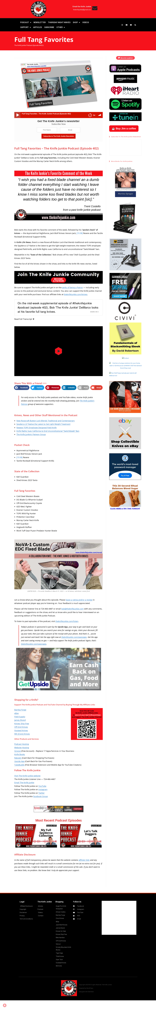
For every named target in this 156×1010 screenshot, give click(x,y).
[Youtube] (126, 24)
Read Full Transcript (23, 319)
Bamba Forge (20, 709)
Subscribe (49, 27)
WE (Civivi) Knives (22, 734)
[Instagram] (122, 24)
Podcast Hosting (21, 744)
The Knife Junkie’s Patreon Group (31, 434)
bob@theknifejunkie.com (72, 608)
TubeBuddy (19, 765)
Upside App (19, 761)
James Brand (20, 720)
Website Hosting (21, 747)
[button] (58, 351)
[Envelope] (131, 24)
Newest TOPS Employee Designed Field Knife (36, 427)
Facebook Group (40, 796)
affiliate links (84, 860)
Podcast (24, 22)
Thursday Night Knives (59, 22)
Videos (85, 22)
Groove (17, 751)
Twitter (41, 793)
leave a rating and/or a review (79, 600)
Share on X (94, 312)
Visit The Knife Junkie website (27, 775)
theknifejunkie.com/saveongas (74, 637)
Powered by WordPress (86, 988)
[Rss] (135, 24)
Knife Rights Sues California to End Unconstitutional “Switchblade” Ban (47, 431)
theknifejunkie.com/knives (75, 294)
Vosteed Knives (21, 730)
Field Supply (19, 716)
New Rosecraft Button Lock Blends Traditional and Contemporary (45, 420)
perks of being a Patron (72, 287)
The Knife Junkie (44, 902)
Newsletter (40, 22)
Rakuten (18, 758)
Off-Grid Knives (21, 727)
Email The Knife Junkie (24, 782)
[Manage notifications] (4, 1005)
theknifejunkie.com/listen (67, 621)
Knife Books (19, 754)
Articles (37, 27)
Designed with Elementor (86, 991)
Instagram (42, 789)
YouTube (42, 786)
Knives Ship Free (21, 723)
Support (24, 27)
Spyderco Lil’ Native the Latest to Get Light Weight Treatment (43, 424)
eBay (16, 713)
